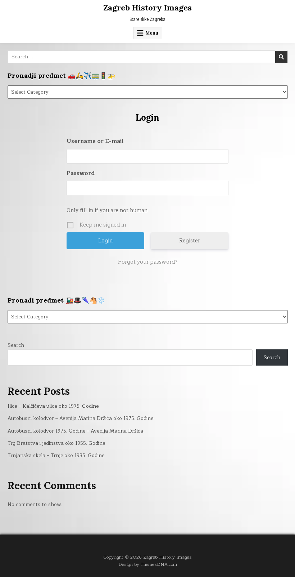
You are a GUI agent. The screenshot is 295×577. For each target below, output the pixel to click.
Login (147, 117)
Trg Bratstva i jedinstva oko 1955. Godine (56, 443)
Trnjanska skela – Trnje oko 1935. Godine (56, 455)
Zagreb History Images (147, 8)
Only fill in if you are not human (107, 210)
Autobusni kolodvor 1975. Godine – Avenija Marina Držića (75, 431)
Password (81, 173)
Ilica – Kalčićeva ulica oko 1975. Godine (53, 406)
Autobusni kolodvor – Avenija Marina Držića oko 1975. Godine (80, 418)
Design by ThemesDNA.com (147, 564)
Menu (152, 33)
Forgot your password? (147, 262)
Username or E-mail (95, 141)
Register (189, 240)
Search (16, 345)
